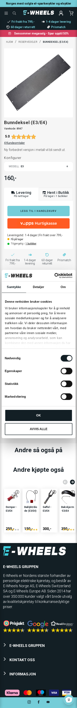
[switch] (66, 371)
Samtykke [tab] (14, 287)
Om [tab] (63, 287)
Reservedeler (27, 41)
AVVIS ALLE (38, 429)
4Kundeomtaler (14, 143)
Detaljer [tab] (38, 287)
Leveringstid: (15, 235)
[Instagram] (29, 702)
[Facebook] (38, 702)
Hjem (9, 41)
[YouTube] (48, 702)
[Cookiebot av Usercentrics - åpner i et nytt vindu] (54, 275)
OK (38, 415)
